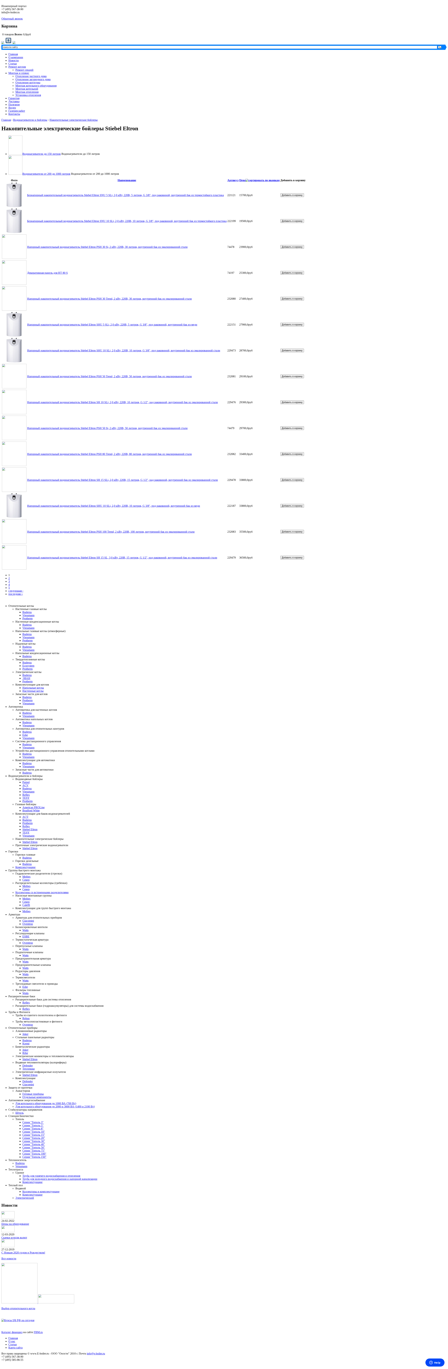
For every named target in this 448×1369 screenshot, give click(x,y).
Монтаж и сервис (18, 73)
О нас (11, 1341)
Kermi (25, 1043)
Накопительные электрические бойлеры (74, 119)
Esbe (25, 734)
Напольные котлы (33, 687)
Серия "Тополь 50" (33, 1147)
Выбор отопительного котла (18, 1308)
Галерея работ (16, 110)
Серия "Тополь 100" (34, 1153)
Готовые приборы (33, 1093)
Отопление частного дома (31, 76)
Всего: (18, 34)
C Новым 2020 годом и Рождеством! (23, 1252)
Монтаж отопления (26, 91)
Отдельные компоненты (36, 1097)
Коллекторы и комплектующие (40, 1191)
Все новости (8, 1258)
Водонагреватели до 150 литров (41, 153)
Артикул (233, 180)
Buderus (27, 612)
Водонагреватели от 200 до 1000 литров (46, 173)
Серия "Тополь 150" (34, 1156)
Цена (242, 180)
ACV (25, 785)
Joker (25, 1034)
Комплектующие (25, 867)
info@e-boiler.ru (96, 1353)
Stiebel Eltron (29, 829)
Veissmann (21, 1166)
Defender (27, 1065)
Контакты (14, 113)
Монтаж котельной (26, 88)
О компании (15, 57)
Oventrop (27, 923)
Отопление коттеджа (27, 82)
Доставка (13, 101)
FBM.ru (38, 1332)
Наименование (127, 180)
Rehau (26, 1018)
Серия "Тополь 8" (33, 1128)
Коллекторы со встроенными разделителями (42, 892)
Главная (13, 54)
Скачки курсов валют (14, 1237)
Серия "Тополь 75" (33, 1150)
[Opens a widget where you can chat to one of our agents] (434, 1363)
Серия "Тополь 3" (33, 1122)
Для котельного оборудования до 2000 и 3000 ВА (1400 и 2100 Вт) (55, 1106)
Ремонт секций (24, 69)
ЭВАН (26, 678)
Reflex (26, 794)
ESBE (25, 936)
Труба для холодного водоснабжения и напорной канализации (59, 1178)
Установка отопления (28, 95)
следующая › (15, 590)
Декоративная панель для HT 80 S (47, 272)
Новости (13, 60)
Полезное (14, 104)
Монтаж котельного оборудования (36, 85)
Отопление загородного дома (33, 79)
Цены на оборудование (15, 1223)
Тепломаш (28, 1068)
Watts (25, 930)
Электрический (24, 1197)
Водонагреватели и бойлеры (30, 119)
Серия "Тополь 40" (33, 1144)
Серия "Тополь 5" (33, 1125)
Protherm (27, 618)
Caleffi (26, 905)
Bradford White (31, 810)
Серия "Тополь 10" (33, 1131)
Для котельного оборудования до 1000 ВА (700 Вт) (45, 1103)
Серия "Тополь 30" (33, 1141)
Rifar (25, 1053)
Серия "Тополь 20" (33, 1138)
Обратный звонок (12, 18)
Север (26, 879)
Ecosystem (28, 665)
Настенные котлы (33, 690)
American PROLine (33, 807)
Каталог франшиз (11, 1332)
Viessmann (28, 615)
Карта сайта (15, 1347)
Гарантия (13, 98)
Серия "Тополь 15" (33, 1134)
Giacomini (28, 920)
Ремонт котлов (17, 66)
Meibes (26, 876)
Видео (12, 107)
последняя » (15, 593)
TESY (26, 797)
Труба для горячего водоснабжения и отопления (51, 1175)
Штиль (19, 1112)
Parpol (26, 782)
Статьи (12, 63)
